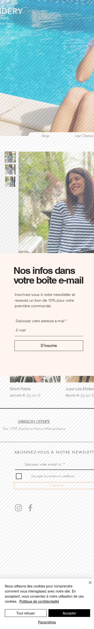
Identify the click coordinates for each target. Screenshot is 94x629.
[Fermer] (87, 585)
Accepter (69, 613)
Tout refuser (25, 613)
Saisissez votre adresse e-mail (40, 321)
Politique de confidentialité (39, 601)
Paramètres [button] (47, 622)
